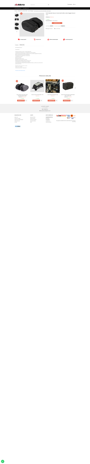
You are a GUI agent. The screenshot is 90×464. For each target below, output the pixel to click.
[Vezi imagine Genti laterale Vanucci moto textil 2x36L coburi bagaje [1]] (17, 19)
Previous (17, 12)
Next (17, 31)
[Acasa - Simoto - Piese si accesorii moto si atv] (20, 5)
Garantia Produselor (33, 119)
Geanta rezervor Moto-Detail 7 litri (37, 94)
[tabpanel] (31, 25)
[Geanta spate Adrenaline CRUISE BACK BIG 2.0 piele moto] (68, 86)
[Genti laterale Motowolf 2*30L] (53, 86)
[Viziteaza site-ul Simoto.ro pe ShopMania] (18, 126)
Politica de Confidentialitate (19, 119)
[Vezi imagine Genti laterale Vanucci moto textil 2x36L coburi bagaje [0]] (17, 15)
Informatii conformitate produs (20, 70)
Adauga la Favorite (50, 28)
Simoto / (16, 10)
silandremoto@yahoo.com (45, 110)
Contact (16, 122)
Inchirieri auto (26, 8)
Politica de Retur (32, 118)
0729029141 (45, 109)
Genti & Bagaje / (31, 10)
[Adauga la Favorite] (26, 100)
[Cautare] (48, 5)
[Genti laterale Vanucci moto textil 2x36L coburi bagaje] (31, 25)
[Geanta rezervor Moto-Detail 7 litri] (37, 86)
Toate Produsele (18, 8)
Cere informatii (57, 28)
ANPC (31, 122)
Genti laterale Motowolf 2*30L (53, 94)
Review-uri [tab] (22, 44)
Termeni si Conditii (17, 118)
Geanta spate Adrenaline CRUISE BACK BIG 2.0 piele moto (68, 95)
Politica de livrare (17, 120)
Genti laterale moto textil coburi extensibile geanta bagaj (22, 95)
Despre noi (16, 117)
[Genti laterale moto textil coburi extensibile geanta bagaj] (22, 86)
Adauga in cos (57, 23)
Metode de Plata (32, 117)
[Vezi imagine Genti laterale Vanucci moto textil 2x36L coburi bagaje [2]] (17, 24)
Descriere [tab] (16, 44)
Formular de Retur (33, 120)
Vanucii (47, 14)
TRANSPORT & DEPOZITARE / (23, 10)
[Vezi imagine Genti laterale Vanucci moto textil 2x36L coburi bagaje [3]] (17, 28)
